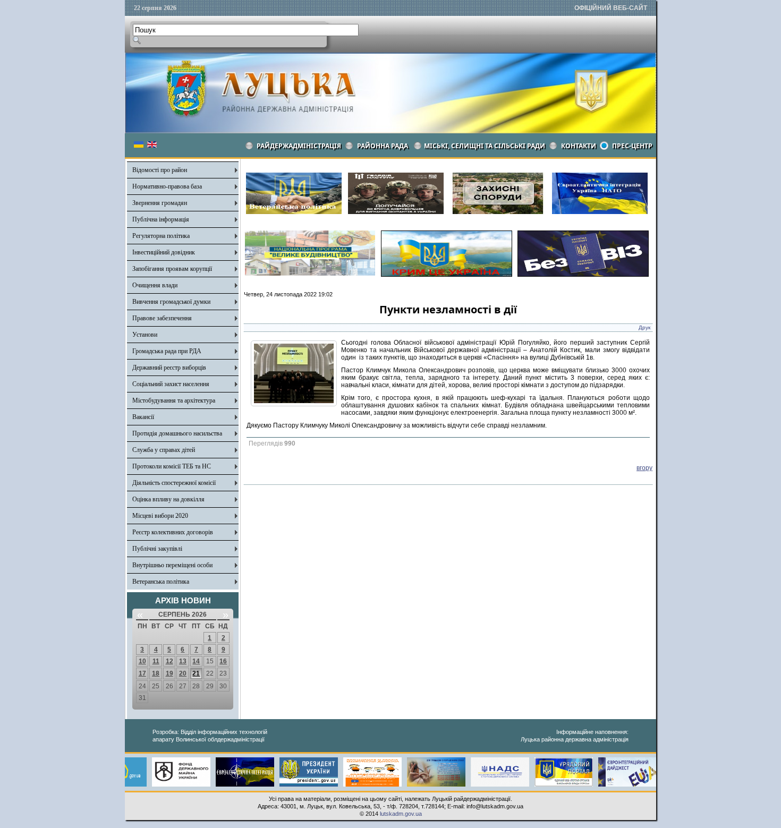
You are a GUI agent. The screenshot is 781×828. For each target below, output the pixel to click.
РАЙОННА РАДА (382, 145)
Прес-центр (632, 145)
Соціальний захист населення (170, 384)
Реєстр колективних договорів (172, 532)
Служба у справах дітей (163, 450)
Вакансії (143, 417)
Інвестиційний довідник (163, 252)
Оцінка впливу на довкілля (168, 499)
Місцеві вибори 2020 (160, 515)
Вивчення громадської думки (171, 301)
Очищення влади (154, 285)
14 (196, 661)
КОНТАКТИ (578, 145)
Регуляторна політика (161, 236)
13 (182, 661)
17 (142, 673)
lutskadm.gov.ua (401, 813)
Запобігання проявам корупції (172, 268)
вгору (644, 468)
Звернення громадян (159, 203)
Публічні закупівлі (157, 548)
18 (155, 673)
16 (223, 661)
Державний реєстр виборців (169, 367)
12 (169, 661)
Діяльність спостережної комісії (174, 482)
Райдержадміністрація (299, 145)
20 (182, 673)
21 (196, 673)
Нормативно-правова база (167, 186)
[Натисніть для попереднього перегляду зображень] (294, 404)
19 (169, 673)
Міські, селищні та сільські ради (484, 145)
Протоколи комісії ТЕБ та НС (171, 466)
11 (155, 661)
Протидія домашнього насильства (177, 433)
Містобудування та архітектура (173, 400)
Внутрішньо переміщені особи (172, 565)
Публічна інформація (160, 219)
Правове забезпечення (162, 318)
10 (142, 661)
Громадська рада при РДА (166, 351)
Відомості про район (159, 170)
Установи (144, 334)
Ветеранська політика (160, 581)
